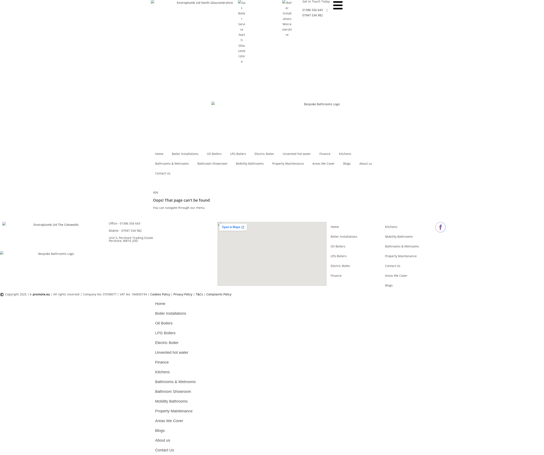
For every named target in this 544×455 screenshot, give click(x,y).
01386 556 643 (124, 223)
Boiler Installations (185, 154)
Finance (324, 154)
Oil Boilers (214, 154)
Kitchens (345, 154)
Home (159, 154)
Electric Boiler (264, 154)
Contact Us (162, 173)
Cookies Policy (160, 294)
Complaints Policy (218, 294)
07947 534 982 (125, 231)
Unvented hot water (297, 154)
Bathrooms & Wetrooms (172, 163)
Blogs (347, 163)
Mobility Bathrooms (250, 163)
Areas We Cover (323, 163)
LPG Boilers (238, 154)
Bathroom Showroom (212, 163)
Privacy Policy (183, 294)
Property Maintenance (288, 163)
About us (365, 163)
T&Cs (200, 294)
